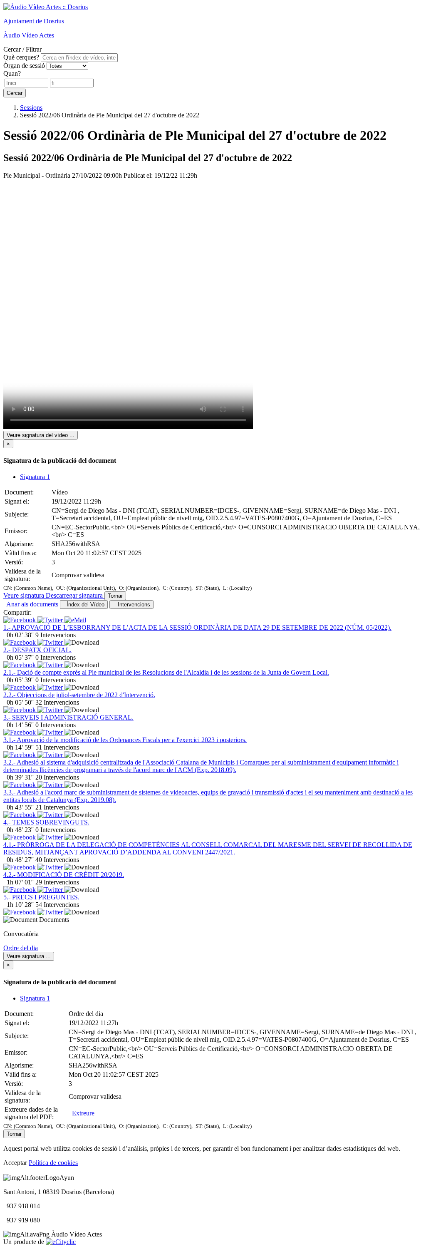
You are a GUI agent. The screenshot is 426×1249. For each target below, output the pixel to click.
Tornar (115, 596)
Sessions (31, 107)
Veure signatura (24, 595)
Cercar (14, 93)
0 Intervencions (55, 657)
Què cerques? (21, 57)
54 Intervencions (57, 904)
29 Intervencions (57, 882)
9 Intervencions (55, 634)
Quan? (12, 73)
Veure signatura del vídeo (40, 435)
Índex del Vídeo (83, 604)
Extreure (81, 1113)
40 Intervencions (57, 859)
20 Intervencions (57, 777)
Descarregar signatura (75, 595)
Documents (54, 919)
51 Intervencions (57, 747)
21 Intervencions (57, 807)
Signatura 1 (35, 476)
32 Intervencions (57, 702)
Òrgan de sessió (24, 65)
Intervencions (132, 604)
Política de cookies (53, 1162)
